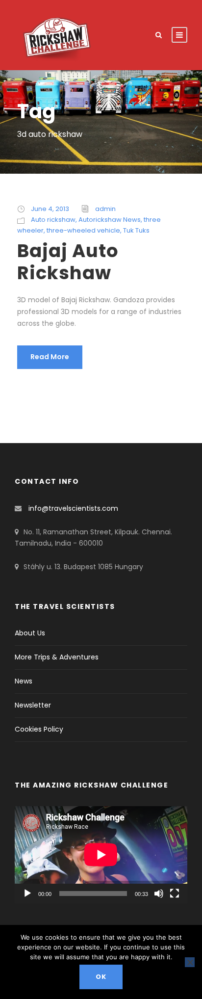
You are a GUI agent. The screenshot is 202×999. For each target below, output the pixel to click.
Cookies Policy (39, 729)
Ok (101, 976)
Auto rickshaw (53, 219)
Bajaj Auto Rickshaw (68, 261)
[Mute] (159, 893)
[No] (190, 962)
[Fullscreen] (174, 893)
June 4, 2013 (50, 208)
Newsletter (33, 705)
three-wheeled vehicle (83, 230)
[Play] (27, 893)
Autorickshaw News (109, 219)
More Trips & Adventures (57, 657)
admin (105, 208)
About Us (30, 633)
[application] (101, 854)
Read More (49, 357)
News (23, 681)
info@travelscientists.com (73, 508)
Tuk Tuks (136, 230)
